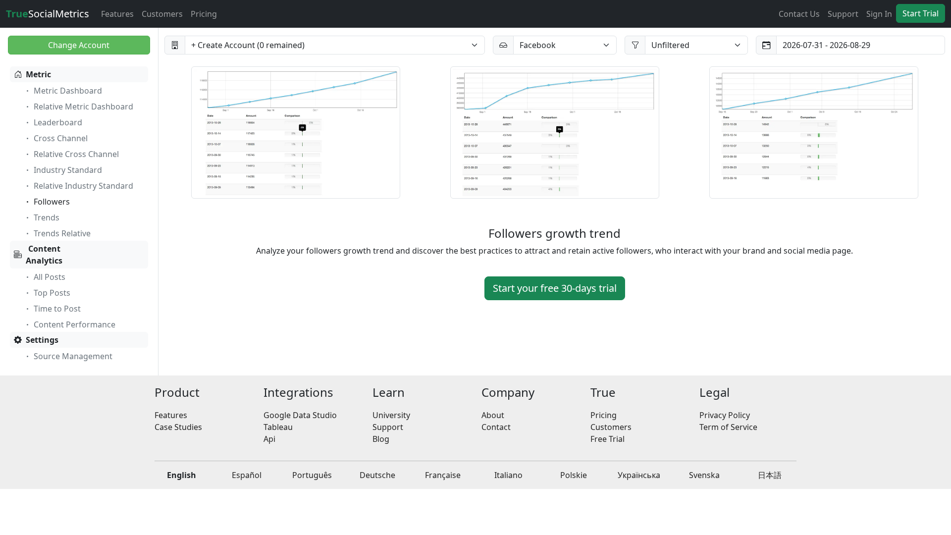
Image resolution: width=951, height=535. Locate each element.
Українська (639, 475)
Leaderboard (58, 122)
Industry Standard (68, 169)
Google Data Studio (300, 415)
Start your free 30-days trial (555, 288)
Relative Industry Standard (83, 185)
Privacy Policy (724, 415)
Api (269, 438)
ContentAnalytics (44, 254)
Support (843, 13)
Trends (46, 217)
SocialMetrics (47, 13)
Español (247, 475)
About (492, 415)
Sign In (879, 13)
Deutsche (377, 475)
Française (443, 475)
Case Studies (178, 427)
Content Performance (74, 324)
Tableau (278, 427)
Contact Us (799, 13)
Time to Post (57, 308)
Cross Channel (61, 138)
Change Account (78, 45)
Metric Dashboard (68, 90)
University (391, 415)
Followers (52, 201)
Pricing (204, 13)
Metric (38, 74)
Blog (380, 438)
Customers (162, 13)
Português (312, 475)
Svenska (704, 475)
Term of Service (728, 427)
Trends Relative (62, 233)
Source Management (73, 356)
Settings (42, 339)
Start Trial (920, 13)
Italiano (508, 475)
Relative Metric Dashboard (83, 106)
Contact (496, 427)
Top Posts (52, 292)
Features (117, 13)
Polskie (573, 475)
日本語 (770, 475)
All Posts (49, 276)
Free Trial (607, 438)
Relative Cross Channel (76, 154)
